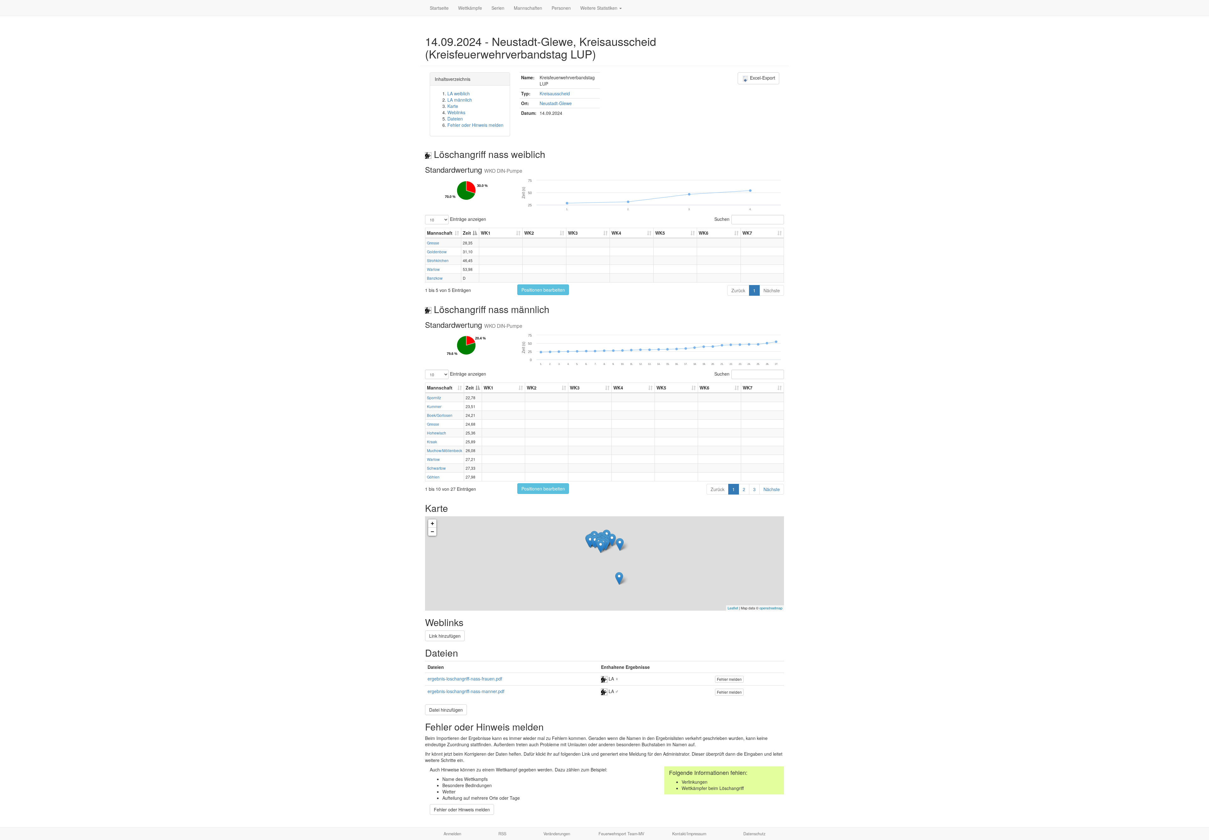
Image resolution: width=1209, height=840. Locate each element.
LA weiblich (458, 93)
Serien (497, 8)
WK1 (486, 233)
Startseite (439, 8)
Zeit (467, 233)
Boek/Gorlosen (439, 415)
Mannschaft (439, 233)
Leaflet (733, 607)
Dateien (455, 118)
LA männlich (459, 100)
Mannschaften (528, 8)
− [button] (432, 531)
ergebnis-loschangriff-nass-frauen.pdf (465, 678)
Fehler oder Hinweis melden (475, 125)
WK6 (703, 233)
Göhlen (433, 476)
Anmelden (452, 834)
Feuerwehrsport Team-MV (621, 834)
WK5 (660, 233)
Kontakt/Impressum (689, 834)
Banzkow (435, 278)
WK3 (573, 233)
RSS (502, 834)
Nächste (771, 290)
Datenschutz (754, 834)
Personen (561, 8)
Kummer (434, 406)
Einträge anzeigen (467, 219)
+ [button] (432, 523)
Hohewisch (436, 432)
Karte (452, 106)
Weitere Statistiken (599, 8)
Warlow (433, 269)
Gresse (433, 242)
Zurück (738, 290)
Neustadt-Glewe (556, 103)
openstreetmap (770, 607)
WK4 (616, 233)
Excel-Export (762, 78)
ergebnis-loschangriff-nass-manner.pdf (466, 691)
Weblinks (456, 112)
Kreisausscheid (555, 93)
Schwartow (436, 468)
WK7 (747, 233)
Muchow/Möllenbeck (444, 450)
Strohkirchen (438, 260)
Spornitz (434, 397)
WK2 (529, 233)
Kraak (432, 441)
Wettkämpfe (470, 8)
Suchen (721, 219)
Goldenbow (437, 251)
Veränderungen (556, 834)
